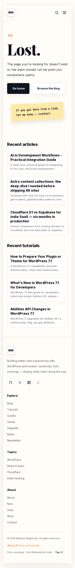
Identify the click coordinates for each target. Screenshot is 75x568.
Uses (10, 510)
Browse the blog (48, 88)
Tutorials (12, 409)
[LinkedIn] (29, 382)
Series (11, 421)
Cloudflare (13, 472)
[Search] (56, 12)
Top (57, 552)
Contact (12, 522)
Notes (11, 434)
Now (10, 503)
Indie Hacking (15, 478)
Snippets (12, 428)
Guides (11, 415)
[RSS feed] (38, 382)
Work (10, 516)
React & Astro (15, 466)
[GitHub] (10, 382)
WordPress (14, 459)
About (11, 497)
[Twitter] (19, 382)
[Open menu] (64, 12)
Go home (18, 88)
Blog (10, 403)
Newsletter (14, 440)
